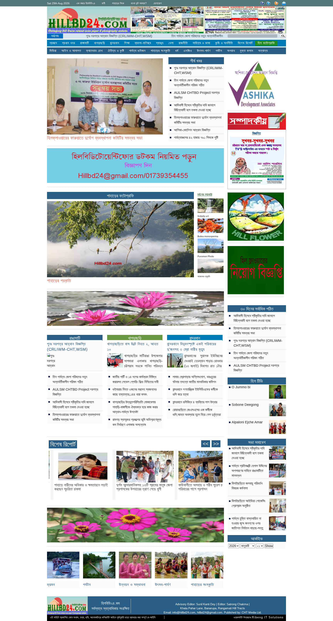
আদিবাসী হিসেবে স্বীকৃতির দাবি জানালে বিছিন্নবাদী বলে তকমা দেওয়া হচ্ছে (194, 107)
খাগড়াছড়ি (99, 43)
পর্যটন (219, 51)
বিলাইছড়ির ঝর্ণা (203, 216)
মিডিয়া (53, 51)
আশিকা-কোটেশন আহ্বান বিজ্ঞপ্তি (192, 130)
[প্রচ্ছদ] (89, 21)
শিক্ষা (127, 43)
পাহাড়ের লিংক (118, 3)
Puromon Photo (206, 256)
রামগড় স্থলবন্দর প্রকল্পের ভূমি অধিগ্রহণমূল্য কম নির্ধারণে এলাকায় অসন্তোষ (137, 422)
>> (216, 444)
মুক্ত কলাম (246, 51)
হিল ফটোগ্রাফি (266, 43)
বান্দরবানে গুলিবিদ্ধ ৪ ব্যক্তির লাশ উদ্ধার (195, 402)
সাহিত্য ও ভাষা (201, 43)
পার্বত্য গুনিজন (137, 51)
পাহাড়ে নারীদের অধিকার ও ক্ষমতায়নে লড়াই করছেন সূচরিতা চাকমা (81, 487)
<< (206, 444)
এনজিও (187, 51)
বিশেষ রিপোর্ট (245, 43)
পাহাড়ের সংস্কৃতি (202, 584)
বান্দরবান (114, 43)
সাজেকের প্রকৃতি (204, 276)
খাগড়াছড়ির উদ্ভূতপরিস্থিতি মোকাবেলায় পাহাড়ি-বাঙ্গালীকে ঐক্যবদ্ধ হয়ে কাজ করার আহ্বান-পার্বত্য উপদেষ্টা (135, 407)
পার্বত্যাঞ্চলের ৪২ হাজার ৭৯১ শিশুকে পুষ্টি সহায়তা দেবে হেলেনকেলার (196, 140)
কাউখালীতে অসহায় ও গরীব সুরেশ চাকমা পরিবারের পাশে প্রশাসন (203, 487)
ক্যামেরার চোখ (94, 51)
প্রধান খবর (68, 43)
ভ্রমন (51, 584)
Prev (52, 102)
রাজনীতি (183, 43)
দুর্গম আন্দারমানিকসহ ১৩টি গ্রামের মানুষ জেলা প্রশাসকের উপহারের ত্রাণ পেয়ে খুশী (144, 487)
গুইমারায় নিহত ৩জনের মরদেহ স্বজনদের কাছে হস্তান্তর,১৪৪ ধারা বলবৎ (134, 391)
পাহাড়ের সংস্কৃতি (160, 51)
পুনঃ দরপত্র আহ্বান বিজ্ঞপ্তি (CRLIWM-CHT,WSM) (92, 36)
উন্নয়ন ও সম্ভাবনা (132, 584)
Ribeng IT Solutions (268, 617)
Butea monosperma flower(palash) (208, 236)
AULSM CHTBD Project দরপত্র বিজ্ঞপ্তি (196, 95)
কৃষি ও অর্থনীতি (224, 43)
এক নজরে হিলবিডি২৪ (85, 3)
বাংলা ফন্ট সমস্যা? (139, 3)
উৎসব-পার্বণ (204, 51)
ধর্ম (176, 51)
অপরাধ (231, 51)
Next (158, 102)
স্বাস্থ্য (159, 43)
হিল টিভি (257, 381)
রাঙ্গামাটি (84, 43)
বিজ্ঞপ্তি (256, 133)
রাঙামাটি (74, 338)
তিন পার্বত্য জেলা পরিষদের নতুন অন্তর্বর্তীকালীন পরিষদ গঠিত (177, 36)
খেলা (171, 43)
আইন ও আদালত (71, 51)
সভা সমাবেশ (257, 442)
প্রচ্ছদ (53, 43)
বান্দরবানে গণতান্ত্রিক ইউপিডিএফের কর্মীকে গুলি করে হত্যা (195, 391)
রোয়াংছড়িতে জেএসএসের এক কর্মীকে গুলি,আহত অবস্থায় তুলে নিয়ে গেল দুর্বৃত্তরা (197, 412)
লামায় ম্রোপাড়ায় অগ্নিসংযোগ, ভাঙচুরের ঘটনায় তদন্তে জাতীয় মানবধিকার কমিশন (194, 379)
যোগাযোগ (157, 3)
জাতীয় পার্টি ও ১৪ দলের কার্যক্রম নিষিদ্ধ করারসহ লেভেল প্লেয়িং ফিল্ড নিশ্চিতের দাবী (135, 379)
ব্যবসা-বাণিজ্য (143, 43)
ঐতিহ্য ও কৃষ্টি (116, 51)
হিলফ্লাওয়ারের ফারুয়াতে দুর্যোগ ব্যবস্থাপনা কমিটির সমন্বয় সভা (197, 120)
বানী (103, 3)
